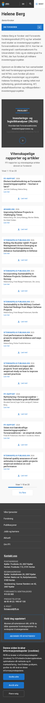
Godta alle (14, 677)
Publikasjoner (10, 525)
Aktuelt (7, 538)
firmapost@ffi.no (11, 609)
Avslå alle (13, 685)
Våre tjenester (10, 512)
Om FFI (7, 544)
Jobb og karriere (11, 531)
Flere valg (13, 694)
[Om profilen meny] (39, 27)
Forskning (8, 518)
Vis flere (22, 493)
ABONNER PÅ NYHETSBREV (22, 636)
